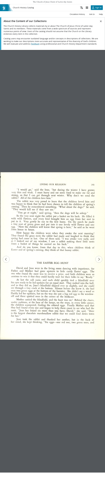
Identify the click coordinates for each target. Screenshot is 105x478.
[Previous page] (6, 259)
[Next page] (98, 259)
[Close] (101, 21)
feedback (35, 44)
